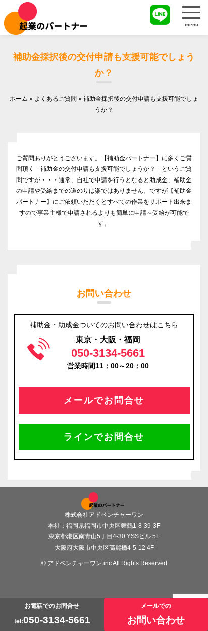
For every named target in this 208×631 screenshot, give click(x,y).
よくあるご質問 (55, 98)
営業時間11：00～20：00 (108, 358)
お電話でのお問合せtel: (52, 613)
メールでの (156, 613)
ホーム (19, 98)
